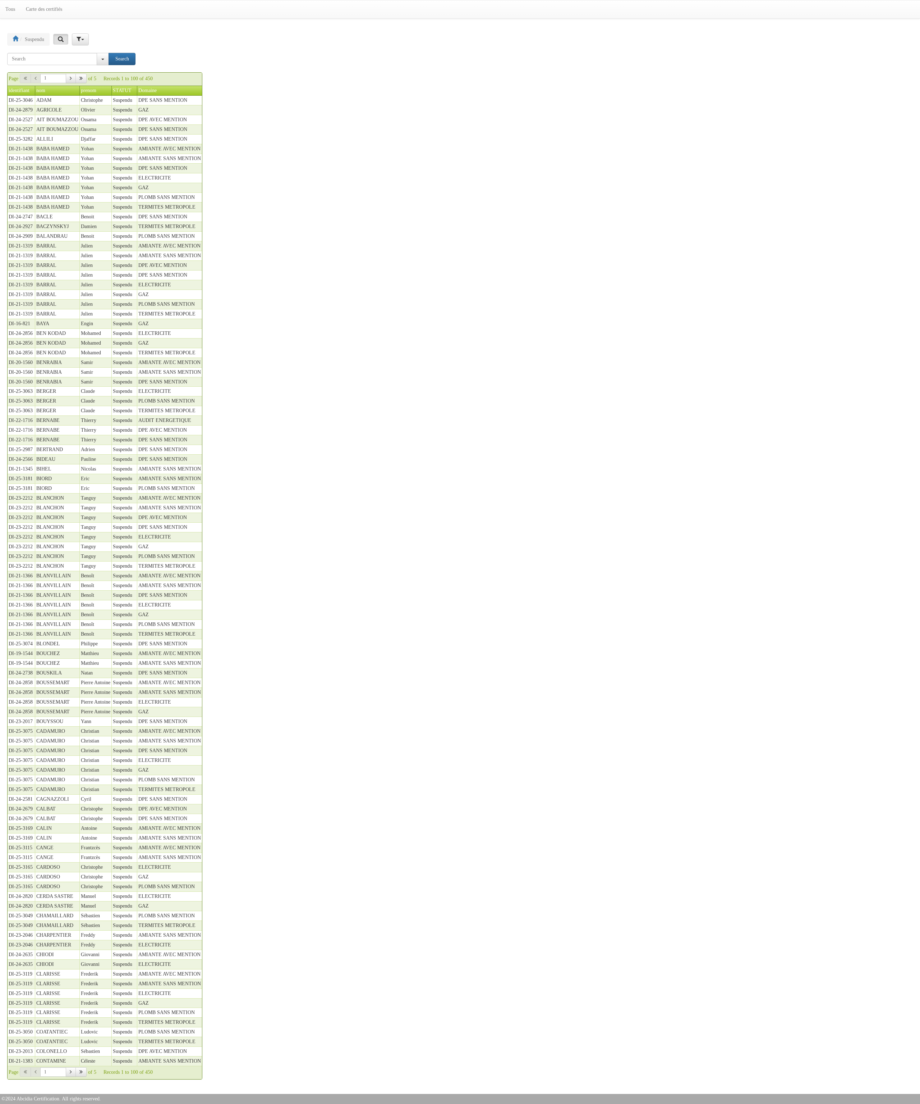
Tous (10, 9)
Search (122, 59)
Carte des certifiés (44, 9)
